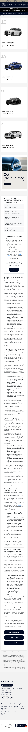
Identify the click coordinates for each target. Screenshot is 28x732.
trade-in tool (21, 505)
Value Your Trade (14, 637)
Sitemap (12, 725)
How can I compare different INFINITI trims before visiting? (12, 218)
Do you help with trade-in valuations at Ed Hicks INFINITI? (13, 224)
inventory (19, 408)
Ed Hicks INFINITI (3, 726)
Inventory (4, 704)
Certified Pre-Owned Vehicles (4, 713)
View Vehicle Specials (13, 632)
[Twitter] (8, 697)
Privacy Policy (6, 726)
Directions (22, 708)
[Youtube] (11, 697)
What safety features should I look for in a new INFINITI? (13, 229)
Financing (17, 704)
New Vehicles (4, 706)
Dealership (23, 704)
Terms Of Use (9, 726)
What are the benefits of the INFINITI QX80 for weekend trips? (13, 212)
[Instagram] (5, 697)
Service (10, 704)
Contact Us (14, 269)
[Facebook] (2, 697)
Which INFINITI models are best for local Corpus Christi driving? (13, 206)
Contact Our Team (14, 642)
